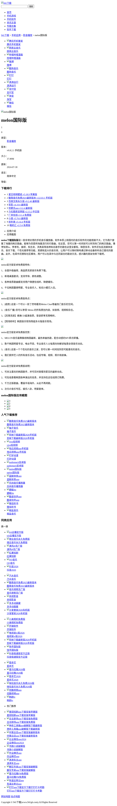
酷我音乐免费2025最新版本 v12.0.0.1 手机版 (31, 198)
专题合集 (11, 26)
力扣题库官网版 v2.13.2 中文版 (24, 211)
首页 (9, 12)
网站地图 (5, 796)
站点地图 (15, 796)
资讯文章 (11, 22)
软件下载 (11, 29)
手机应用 (16, 35)
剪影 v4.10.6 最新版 (18, 205)
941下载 (5, 35)
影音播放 (27, 35)
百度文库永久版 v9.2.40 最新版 (24, 201)
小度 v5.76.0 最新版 (18, 218)
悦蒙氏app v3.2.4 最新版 (20, 208)
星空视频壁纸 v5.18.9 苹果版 (23, 194)
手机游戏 (11, 16)
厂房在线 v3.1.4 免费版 (20, 215)
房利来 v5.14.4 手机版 (19, 222)
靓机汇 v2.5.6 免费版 (20, 225)
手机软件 (11, 19)
